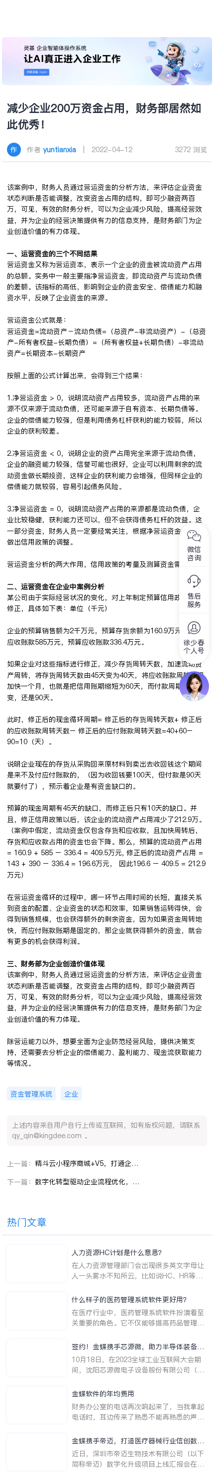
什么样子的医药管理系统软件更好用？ (131, 1300)
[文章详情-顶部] (107, 61)
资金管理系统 (31, 1094)
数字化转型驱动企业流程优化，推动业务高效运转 (87, 1182)
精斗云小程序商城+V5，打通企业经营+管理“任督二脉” (87, 1163)
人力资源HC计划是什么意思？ (118, 1253)
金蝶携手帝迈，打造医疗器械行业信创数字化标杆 (138, 1441)
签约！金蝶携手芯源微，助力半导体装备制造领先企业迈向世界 (138, 1347)
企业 (71, 1094)
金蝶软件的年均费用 (103, 1394)
